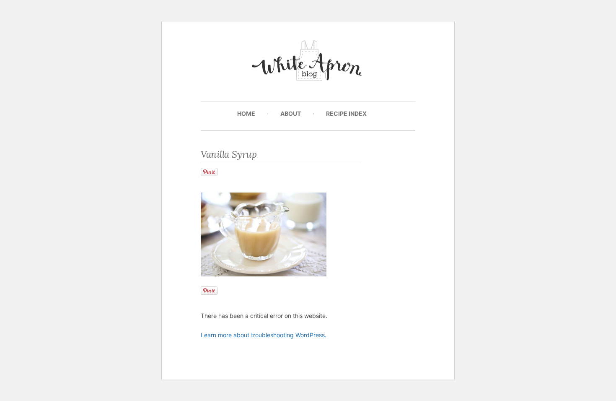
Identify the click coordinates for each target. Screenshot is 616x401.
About (290, 113)
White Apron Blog (308, 62)
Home (246, 113)
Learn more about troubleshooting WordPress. (263, 335)
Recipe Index (346, 113)
